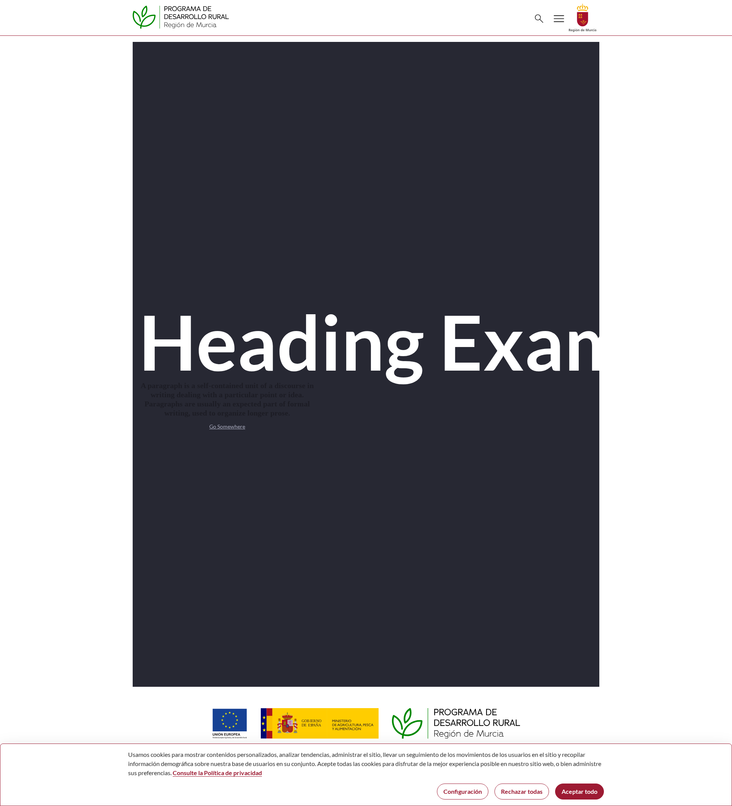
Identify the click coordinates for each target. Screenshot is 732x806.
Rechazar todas (522, 791)
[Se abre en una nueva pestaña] (582, 17)
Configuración (462, 791)
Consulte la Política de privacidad (217, 772)
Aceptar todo (579, 791)
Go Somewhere (227, 426)
